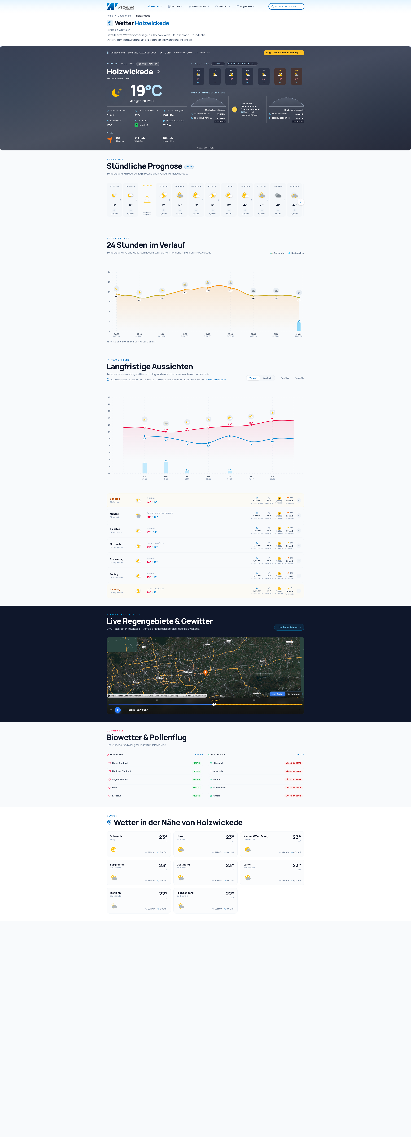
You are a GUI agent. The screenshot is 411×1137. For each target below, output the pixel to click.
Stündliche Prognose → (242, 64)
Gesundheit (199, 6)
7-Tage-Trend (200, 63)
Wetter (155, 6)
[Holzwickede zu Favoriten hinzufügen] (158, 71)
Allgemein (246, 6)
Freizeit (223, 6)
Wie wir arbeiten (214, 379)
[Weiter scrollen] (300, 201)
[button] (114, 200)
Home (110, 15)
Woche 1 (253, 378)
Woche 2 (267, 378)
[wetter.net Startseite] (120, 6)
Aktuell (175, 6)
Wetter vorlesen (149, 63)
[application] (205, 299)
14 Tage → (218, 64)
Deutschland (124, 15)
